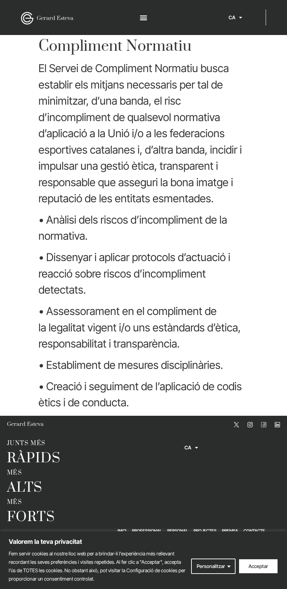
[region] (143, 560)
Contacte (254, 530)
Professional (147, 530)
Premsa (230, 530)
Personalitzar (211, 566)
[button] (143, 17)
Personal (177, 530)
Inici (122, 530)
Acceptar (258, 566)
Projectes (205, 530)
